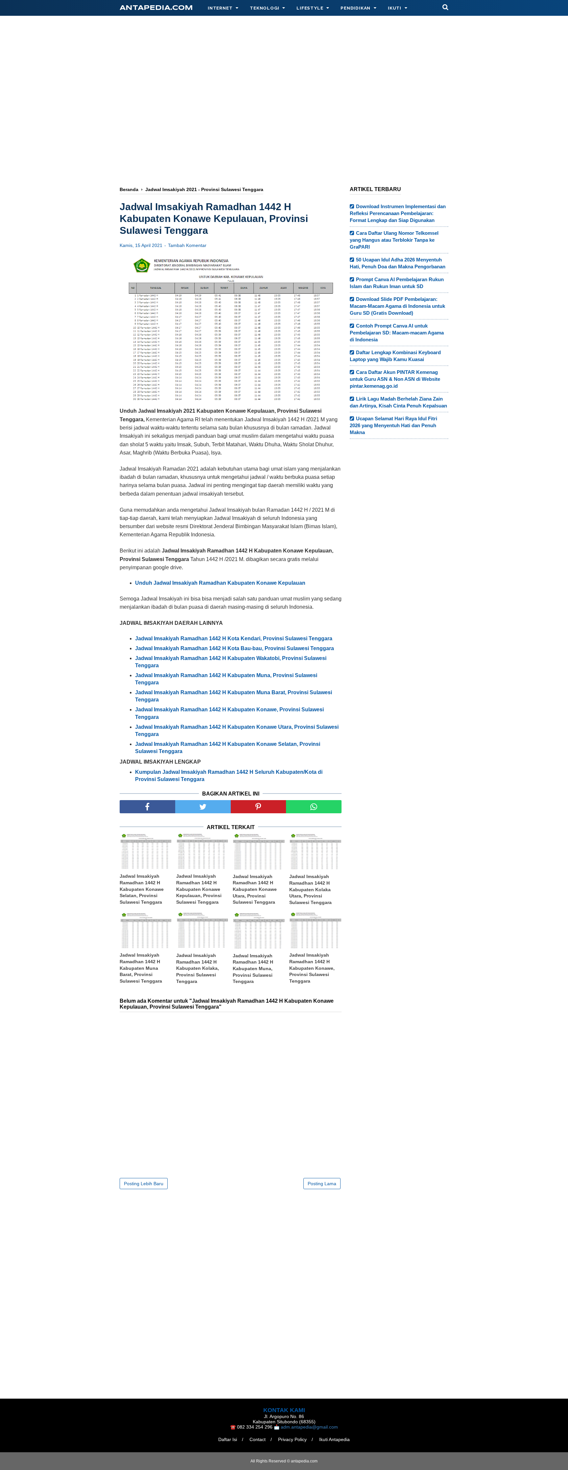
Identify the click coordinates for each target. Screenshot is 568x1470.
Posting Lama (322, 1183)
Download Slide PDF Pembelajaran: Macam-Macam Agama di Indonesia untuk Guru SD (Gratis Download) (397, 306)
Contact (257, 1439)
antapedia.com (156, 8)
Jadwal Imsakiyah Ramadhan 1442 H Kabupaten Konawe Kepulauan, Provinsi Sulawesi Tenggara (199, 888)
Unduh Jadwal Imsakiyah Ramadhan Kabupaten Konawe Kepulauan (220, 583)
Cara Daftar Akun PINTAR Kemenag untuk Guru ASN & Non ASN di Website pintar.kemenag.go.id (395, 379)
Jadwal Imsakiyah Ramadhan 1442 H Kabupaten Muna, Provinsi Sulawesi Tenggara (253, 968)
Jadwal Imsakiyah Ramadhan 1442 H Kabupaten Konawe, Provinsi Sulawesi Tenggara (312, 967)
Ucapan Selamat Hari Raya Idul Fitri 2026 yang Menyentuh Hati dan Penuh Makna (393, 425)
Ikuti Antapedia (334, 1439)
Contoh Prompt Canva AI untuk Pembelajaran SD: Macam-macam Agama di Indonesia (397, 332)
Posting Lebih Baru (143, 1183)
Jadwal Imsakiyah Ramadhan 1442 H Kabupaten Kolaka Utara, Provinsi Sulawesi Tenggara (310, 889)
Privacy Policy (292, 1439)
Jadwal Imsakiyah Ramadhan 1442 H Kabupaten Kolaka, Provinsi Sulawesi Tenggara (197, 968)
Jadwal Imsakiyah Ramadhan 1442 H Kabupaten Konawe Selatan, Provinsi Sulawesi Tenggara (142, 888)
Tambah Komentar (187, 245)
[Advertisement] (284, 127)
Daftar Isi (227, 1439)
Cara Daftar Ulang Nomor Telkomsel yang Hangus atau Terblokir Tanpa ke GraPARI (394, 240)
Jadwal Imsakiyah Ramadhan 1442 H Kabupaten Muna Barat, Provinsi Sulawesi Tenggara (141, 967)
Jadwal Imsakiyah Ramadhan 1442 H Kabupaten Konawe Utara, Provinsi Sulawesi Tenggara (255, 889)
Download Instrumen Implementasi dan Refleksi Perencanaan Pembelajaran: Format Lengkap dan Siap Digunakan (398, 213)
